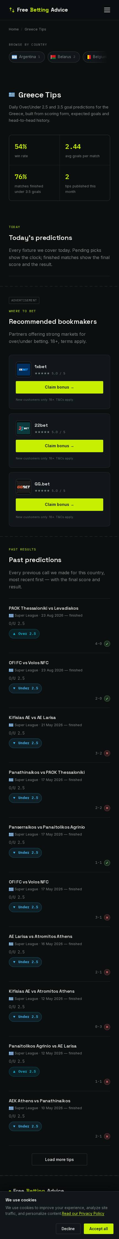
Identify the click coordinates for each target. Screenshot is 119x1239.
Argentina (29, 57)
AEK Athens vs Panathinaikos (39, 1101)
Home (14, 29)
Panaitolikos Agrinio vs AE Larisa (43, 1046)
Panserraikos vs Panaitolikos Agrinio (47, 827)
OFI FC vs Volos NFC (28, 663)
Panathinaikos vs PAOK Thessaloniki (47, 772)
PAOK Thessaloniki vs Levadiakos (43, 608)
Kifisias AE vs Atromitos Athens (41, 991)
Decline (68, 1229)
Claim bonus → (59, 387)
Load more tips (59, 1159)
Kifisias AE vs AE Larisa (32, 717)
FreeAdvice (42, 9)
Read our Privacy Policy (83, 1213)
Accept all (98, 1229)
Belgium (102, 57)
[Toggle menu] (107, 10)
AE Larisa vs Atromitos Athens (40, 936)
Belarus (66, 57)
